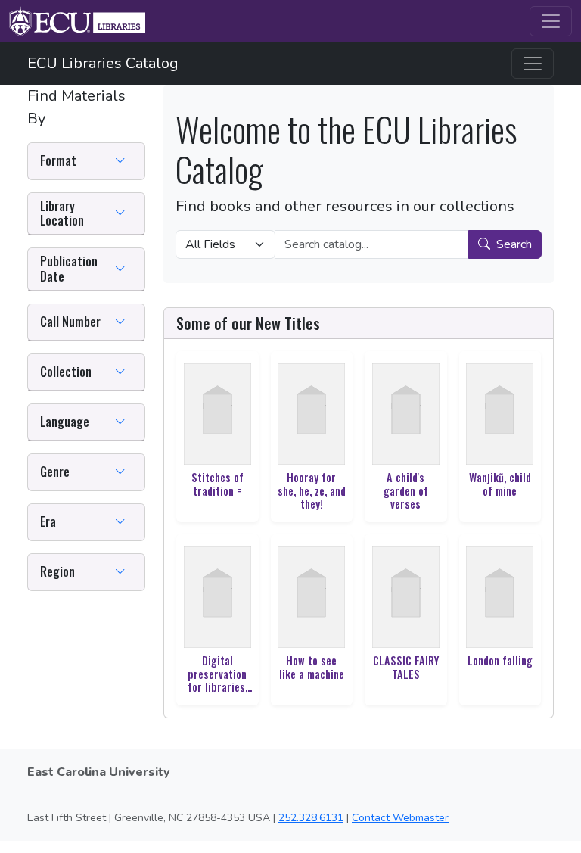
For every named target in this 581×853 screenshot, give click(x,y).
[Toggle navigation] (551, 21)
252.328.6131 (310, 818)
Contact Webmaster (400, 818)
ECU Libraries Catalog (103, 63)
